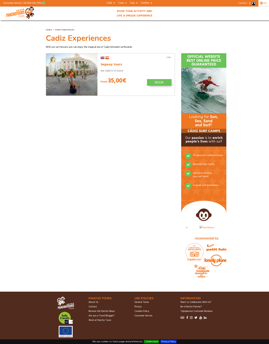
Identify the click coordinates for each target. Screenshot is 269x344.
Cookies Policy (141, 311)
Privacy (138, 307)
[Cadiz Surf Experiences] (20, 18)
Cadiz (49, 29)
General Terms (141, 302)
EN (264, 3)
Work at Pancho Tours (100, 320)
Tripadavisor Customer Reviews (196, 311)
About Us (93, 302)
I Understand (151, 342)
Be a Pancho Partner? (191, 307)
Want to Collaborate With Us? (195, 302)
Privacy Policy (168, 342)
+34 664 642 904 (32, 3)
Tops (133, 3)
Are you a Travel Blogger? (102, 316)
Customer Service (143, 316)
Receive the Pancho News (102, 311)
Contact (242, 3)
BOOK (159, 82)
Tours (121, 3)
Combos (146, 3)
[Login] (254, 4)
